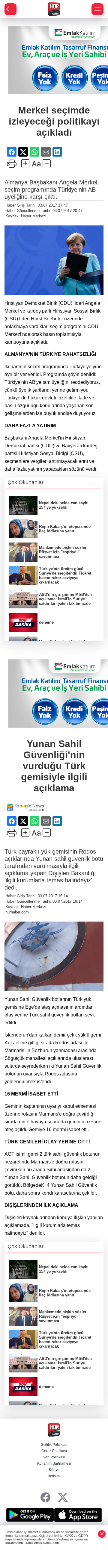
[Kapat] (102, 1534)
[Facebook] (45, 1497)
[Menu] (98, 9)
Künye (54, 1470)
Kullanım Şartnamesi (54, 1463)
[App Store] (78, 1515)
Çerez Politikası (54, 1451)
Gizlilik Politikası (54, 1445)
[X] (62, 1497)
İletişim (54, 1476)
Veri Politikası (54, 1457)
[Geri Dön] (10, 9)
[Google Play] (30, 1515)
